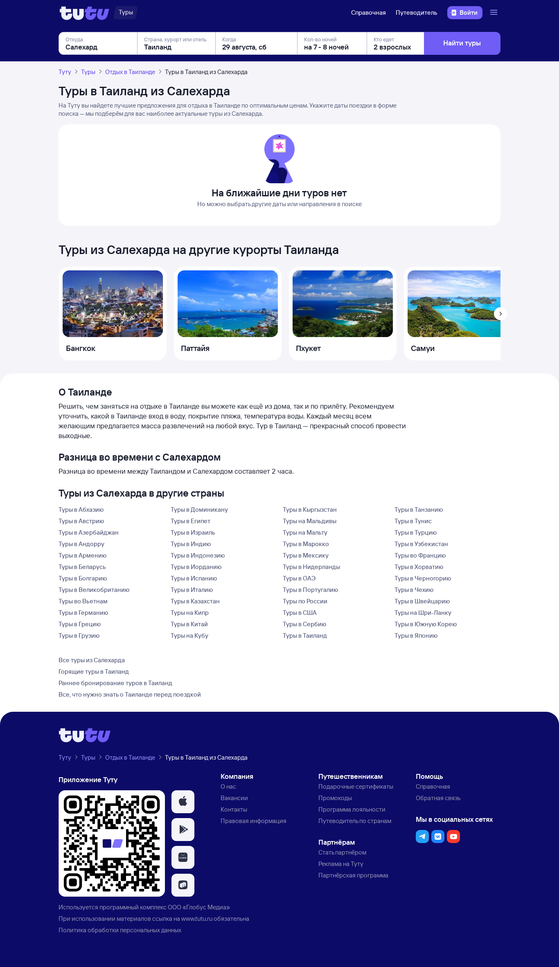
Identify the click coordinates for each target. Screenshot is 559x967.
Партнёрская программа (353, 875)
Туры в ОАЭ (299, 578)
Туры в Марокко (306, 544)
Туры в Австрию (81, 521)
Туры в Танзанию (418, 509)
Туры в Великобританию (94, 590)
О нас (228, 786)
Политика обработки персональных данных (120, 930)
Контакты (234, 809)
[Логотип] (84, 12)
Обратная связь (438, 798)
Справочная (368, 12)
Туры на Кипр (190, 612)
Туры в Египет (190, 521)
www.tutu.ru (196, 918)
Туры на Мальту (305, 532)
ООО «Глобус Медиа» (199, 907)
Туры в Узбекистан (421, 544)
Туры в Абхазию (81, 509)
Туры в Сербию (304, 624)
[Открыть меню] (494, 13)
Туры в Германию (83, 612)
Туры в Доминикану (199, 509)
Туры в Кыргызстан (310, 509)
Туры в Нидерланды (311, 567)
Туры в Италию (192, 590)
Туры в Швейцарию (422, 601)
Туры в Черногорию (422, 578)
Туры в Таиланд (305, 635)
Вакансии (234, 798)
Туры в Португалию (310, 590)
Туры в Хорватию (418, 567)
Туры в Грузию (79, 635)
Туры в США (300, 612)
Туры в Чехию (413, 590)
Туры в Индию (191, 544)
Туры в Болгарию (83, 578)
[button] (182, 801)
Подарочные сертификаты (355, 786)
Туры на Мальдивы (309, 521)
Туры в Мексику (306, 555)
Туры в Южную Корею (425, 624)
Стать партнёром (342, 852)
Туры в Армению (82, 555)
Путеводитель (416, 12)
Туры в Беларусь (82, 567)
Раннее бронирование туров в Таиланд (115, 683)
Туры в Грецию (80, 624)
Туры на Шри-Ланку (422, 612)
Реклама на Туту (340, 864)
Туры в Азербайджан (89, 532)
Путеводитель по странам (354, 821)
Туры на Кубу (189, 635)
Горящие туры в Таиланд (94, 671)
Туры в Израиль (193, 532)
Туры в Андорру (81, 544)
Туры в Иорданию (196, 567)
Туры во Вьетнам (83, 601)
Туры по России (305, 601)
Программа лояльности (351, 809)
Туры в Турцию (415, 532)
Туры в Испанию (194, 578)
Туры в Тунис (413, 521)
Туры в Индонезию (198, 555)
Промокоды (335, 798)
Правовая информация (253, 821)
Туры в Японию (415, 635)
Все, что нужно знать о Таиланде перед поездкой (130, 694)
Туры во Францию (420, 555)
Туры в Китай (189, 624)
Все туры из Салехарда (92, 660)
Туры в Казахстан (195, 601)
